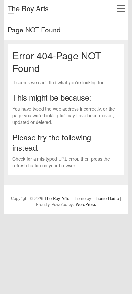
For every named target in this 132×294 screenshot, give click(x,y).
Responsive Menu (120, 8)
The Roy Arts (28, 8)
